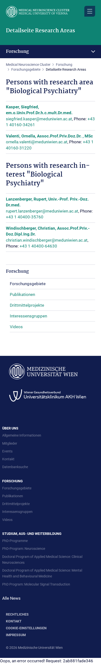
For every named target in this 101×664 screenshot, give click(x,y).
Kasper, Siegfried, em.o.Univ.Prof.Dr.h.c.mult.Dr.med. (39, 109)
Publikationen (22, 294)
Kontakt (8, 459)
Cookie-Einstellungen (26, 628)
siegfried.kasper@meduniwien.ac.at (39, 118)
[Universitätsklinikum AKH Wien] (47, 395)
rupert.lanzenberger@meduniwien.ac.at (42, 211)
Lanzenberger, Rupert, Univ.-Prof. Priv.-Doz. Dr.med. (47, 202)
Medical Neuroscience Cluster (28, 65)
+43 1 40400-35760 (24, 216)
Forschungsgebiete (25, 69)
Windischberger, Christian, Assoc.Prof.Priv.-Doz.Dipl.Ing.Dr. (48, 231)
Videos (16, 326)
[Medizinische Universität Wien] (43, 371)
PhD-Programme (15, 541)
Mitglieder (9, 443)
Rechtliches (17, 614)
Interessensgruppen (28, 316)
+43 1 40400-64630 (38, 246)
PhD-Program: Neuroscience (23, 549)
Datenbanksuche (15, 467)
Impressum (16, 635)
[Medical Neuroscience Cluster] (50, 12)
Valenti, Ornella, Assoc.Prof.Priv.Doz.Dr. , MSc (49, 136)
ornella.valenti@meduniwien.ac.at (36, 141)
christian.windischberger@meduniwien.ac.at (47, 240)
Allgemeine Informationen (21, 435)
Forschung (17, 51)
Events (7, 451)
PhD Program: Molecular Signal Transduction (36, 584)
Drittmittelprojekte (27, 305)
